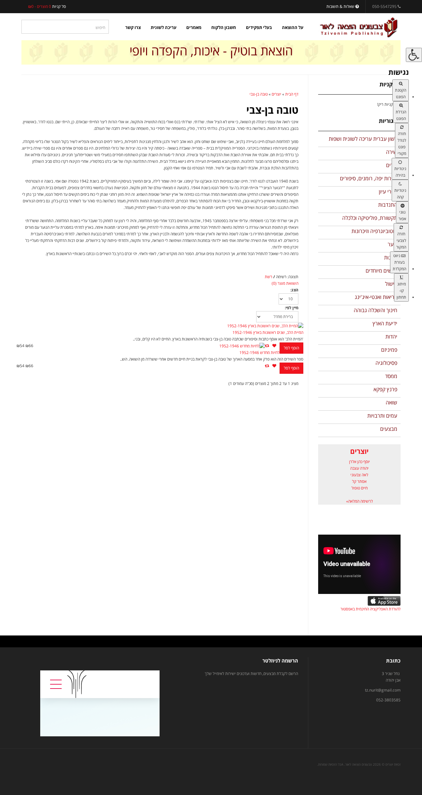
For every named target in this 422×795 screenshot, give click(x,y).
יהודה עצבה (359, 468)
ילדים (391, 165)
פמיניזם (389, 349)
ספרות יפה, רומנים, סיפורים (368, 178)
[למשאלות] (274, 345)
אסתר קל (359, 481)
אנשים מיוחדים (381, 270)
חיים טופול (359, 488)
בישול (391, 283)
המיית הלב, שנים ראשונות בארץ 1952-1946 (267, 332)
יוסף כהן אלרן (359, 461)
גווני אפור (402, 215)
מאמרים (193, 27)
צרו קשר (133, 27)
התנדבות (387, 204)
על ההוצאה (292, 27)
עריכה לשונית (163, 27)
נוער (392, 244)
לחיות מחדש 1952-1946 (259, 352)
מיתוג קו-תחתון (401, 290)
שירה (391, 152)
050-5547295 (384, 6)
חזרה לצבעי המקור (401, 240)
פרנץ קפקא (385, 389)
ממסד (391, 376)
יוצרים (276, 94)
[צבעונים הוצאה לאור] (358, 27)
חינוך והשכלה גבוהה (375, 310)
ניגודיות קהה (400, 194)
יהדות (391, 336)
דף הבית (291, 94)
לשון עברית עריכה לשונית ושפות (363, 138)
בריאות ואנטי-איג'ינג (376, 297)
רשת (268, 277)
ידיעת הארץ (385, 323)
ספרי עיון (388, 191)
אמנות (390, 257)
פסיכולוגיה (386, 363)
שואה (391, 402)
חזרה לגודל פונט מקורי (402, 143)
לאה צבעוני (359, 475)
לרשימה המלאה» (359, 501)
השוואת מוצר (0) (285, 283)
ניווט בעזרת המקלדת (399, 262)
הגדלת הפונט (401, 115)
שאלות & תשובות (340, 6)
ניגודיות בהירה (400, 172)
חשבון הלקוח (223, 27)
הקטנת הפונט (400, 93)
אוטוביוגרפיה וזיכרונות (374, 231)
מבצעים (388, 428)
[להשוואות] (267, 345)
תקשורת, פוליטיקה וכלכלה (369, 217)
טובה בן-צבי (259, 94)
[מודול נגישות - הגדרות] (414, 55)
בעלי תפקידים (259, 27)
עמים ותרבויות (382, 415)
